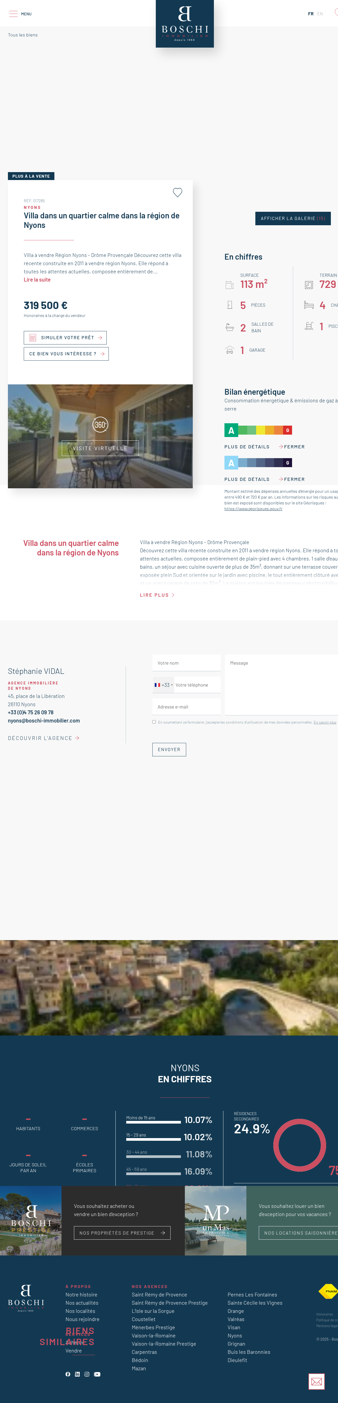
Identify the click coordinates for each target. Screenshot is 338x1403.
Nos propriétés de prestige (116, 1232)
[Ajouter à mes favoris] (177, 192)
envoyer (169, 749)
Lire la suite (37, 279)
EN (320, 13)
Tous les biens (23, 34)
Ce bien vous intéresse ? (63, 353)
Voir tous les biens (63, 1372)
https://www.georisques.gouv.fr (253, 508)
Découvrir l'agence (40, 738)
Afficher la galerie (293, 218)
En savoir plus (325, 722)
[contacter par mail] (316, 1381)
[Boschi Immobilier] (185, 24)
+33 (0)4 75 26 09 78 (31, 712)
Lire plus (154, 595)
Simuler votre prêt (68, 337)
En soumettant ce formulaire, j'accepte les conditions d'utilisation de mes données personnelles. (247, 722)
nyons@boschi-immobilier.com (44, 720)
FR (310, 13)
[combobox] (163, 685)
